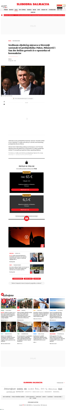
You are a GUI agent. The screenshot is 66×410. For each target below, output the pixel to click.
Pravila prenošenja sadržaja (18, 396)
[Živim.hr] (37, 389)
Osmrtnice (33, 12)
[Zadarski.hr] (48, 391)
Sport (38, 9)
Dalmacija (29, 9)
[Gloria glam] (46, 389)
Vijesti (16, 9)
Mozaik (34, 9)
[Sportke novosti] (25, 389)
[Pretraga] (64, 8)
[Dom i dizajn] (60, 389)
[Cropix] (28, 391)
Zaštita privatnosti (30, 396)
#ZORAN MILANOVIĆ (17, 278)
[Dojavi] (4, 6)
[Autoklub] (10, 391)
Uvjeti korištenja (6, 396)
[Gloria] (42, 389)
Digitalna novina (57, 396)
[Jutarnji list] (10, 389)
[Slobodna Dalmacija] (33, 4)
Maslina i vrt (44, 9)
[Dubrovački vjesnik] (38, 391)
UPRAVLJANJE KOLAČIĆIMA (33, 402)
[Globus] (31, 389)
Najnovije (11, 9)
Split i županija (22, 9)
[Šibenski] (56, 391)
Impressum (38, 396)
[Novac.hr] (20, 391)
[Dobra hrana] (52, 389)
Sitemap (34, 398)
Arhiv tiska (59, 9)
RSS (30, 398)
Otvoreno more (52, 9)
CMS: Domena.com (44, 405)
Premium (6, 9)
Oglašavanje (50, 396)
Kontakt (44, 396)
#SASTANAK (37, 278)
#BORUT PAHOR (28, 278)
